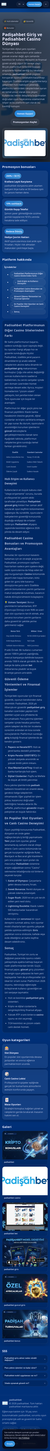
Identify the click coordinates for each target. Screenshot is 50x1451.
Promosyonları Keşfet (25, 122)
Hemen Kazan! (34, 4)
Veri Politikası (23, 1438)
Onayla (10, 1444)
